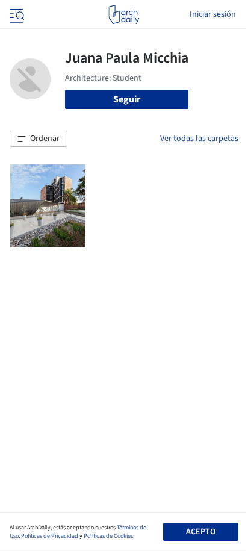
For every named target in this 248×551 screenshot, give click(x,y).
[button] (38, 139)
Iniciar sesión (213, 14)
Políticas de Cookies (108, 536)
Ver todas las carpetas (199, 138)
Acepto (200, 532)
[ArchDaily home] (123, 14)
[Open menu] (15, 14)
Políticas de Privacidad (49, 536)
